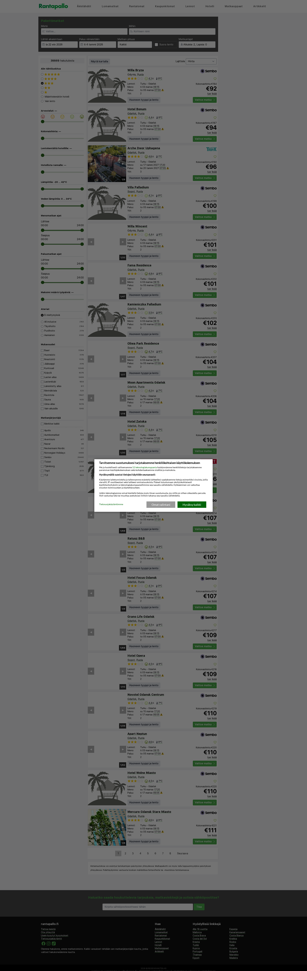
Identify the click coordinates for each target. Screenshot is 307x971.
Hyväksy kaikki (192, 504)
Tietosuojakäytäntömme (111, 504)
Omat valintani (161, 504)
